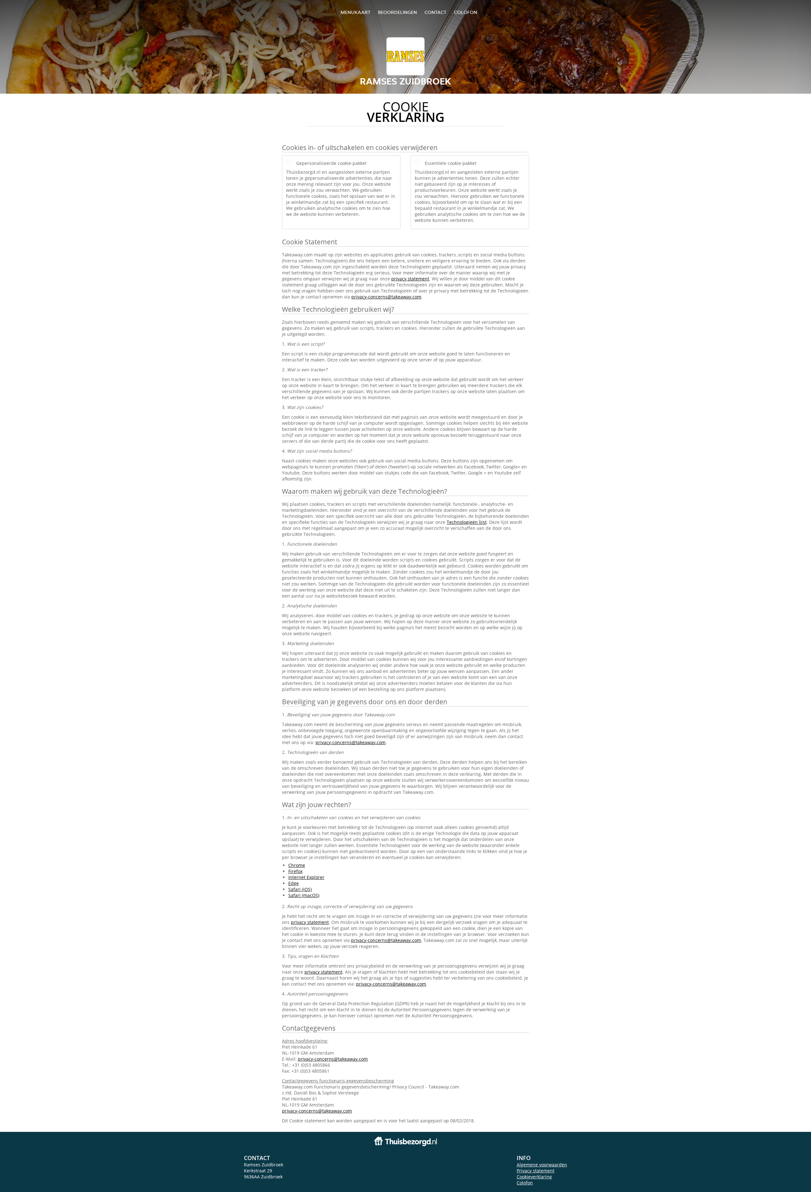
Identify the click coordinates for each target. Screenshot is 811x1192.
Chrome (296, 865)
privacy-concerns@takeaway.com (386, 297)
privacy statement (410, 279)
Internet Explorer (306, 877)
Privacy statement (535, 1171)
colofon (465, 12)
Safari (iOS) (300, 889)
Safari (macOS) (303, 895)
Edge (293, 883)
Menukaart (355, 12)
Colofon (525, 1183)
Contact (435, 12)
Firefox (295, 871)
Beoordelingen (397, 12)
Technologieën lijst (467, 522)
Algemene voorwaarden (542, 1165)
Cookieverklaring (534, 1177)
